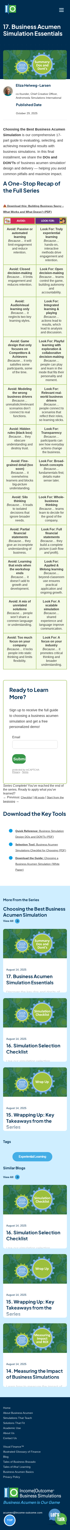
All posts (39, 797)
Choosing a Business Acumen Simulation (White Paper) (37, 864)
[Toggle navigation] (61, 10)
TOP (10, 1520)
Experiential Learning (32, 1156)
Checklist (26, 797)
